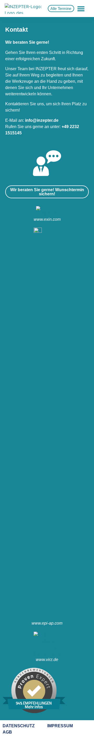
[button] (81, 8)
